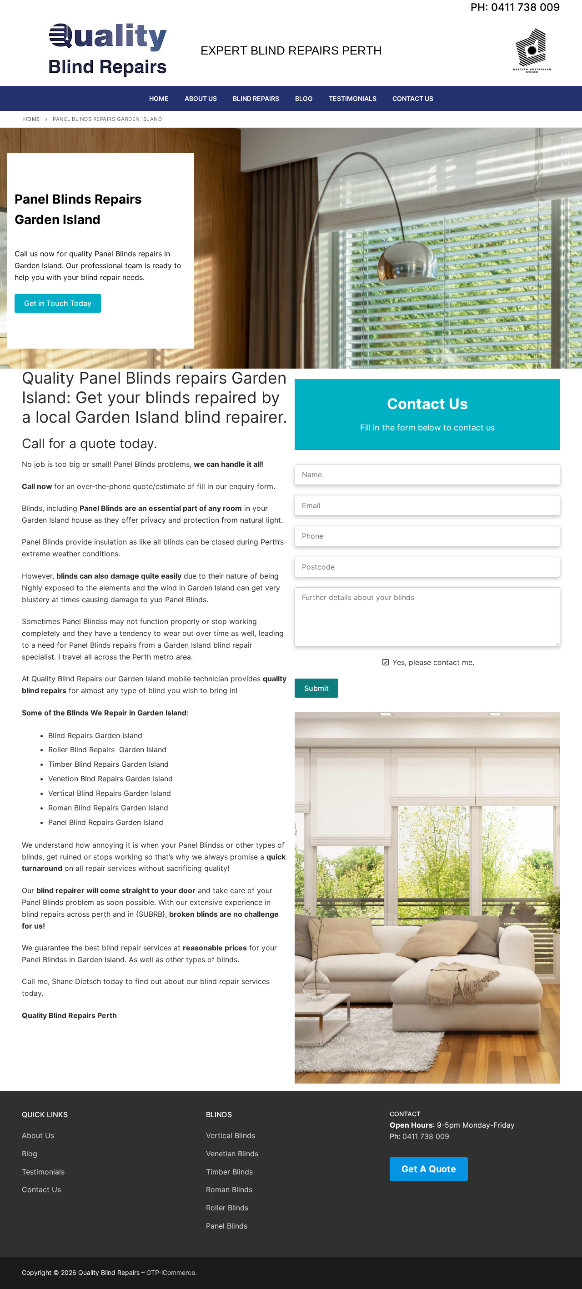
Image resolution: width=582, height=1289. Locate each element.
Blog (29, 1153)
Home (31, 119)
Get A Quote (428, 1169)
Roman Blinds (229, 1189)
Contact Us (41, 1189)
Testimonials (43, 1171)
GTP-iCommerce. (171, 1272)
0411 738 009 (425, 1136)
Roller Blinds (227, 1207)
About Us (38, 1135)
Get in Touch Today (57, 303)
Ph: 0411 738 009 (515, 7)
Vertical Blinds (230, 1135)
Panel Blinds (226, 1225)
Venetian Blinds (232, 1153)
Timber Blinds (229, 1171)
